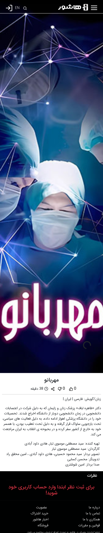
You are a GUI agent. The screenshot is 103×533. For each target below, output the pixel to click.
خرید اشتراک (39, 513)
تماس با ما (93, 513)
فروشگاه (43, 525)
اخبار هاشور (40, 519)
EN (17, 8)
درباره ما (94, 507)
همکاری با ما (91, 519)
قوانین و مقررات (89, 525)
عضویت (41, 507)
